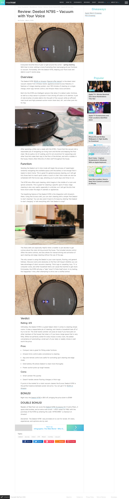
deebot (20, 437)
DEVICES (101, 2)
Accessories (25, 7)
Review (40, 7)
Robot (44, 437)
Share (29, 441)
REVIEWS (87, 2)
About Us (68, 497)
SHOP (94, 2)
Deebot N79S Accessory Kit (56, 407)
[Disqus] (49, 468)
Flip (47, 441)
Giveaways (114, 497)
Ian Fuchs (21, 20)
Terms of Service (101, 497)
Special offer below (54, 81)
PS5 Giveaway (90, 15)
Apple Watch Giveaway (93, 13)
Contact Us (80, 497)
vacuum (57, 437)
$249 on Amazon (40, 81)
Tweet (40, 441)
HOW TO (68, 2)
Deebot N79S (36, 397)
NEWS (62, 2)
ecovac (27, 437)
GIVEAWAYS (78, 2)
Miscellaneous (33, 7)
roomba (50, 437)
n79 (38, 437)
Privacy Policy (90, 497)
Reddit (61, 441)
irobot (33, 437)
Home (19, 7)
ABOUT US (114, 2)
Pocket (72, 441)
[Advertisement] (99, 46)
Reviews (46, 7)
